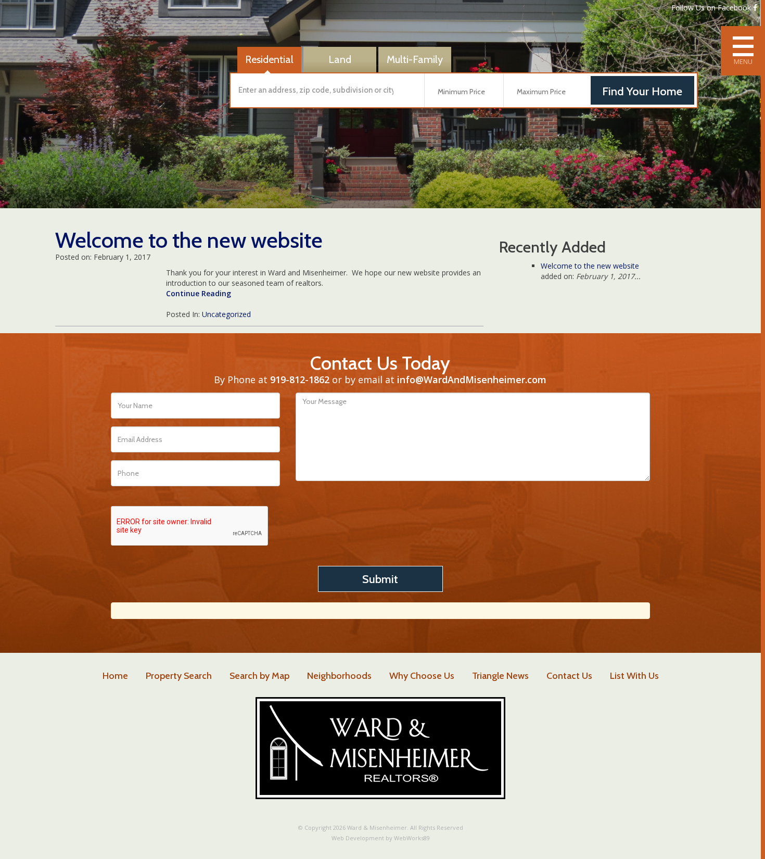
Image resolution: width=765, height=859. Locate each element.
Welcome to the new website (590, 266)
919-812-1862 (299, 379)
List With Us (634, 675)
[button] (324, 90)
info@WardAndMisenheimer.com (471, 379)
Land (339, 59)
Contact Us (569, 675)
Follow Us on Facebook (712, 7)
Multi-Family (415, 59)
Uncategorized (226, 314)
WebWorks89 (412, 838)
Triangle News (500, 675)
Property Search (179, 675)
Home (115, 675)
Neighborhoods (339, 675)
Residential (269, 59)
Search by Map (259, 675)
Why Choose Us (421, 675)
